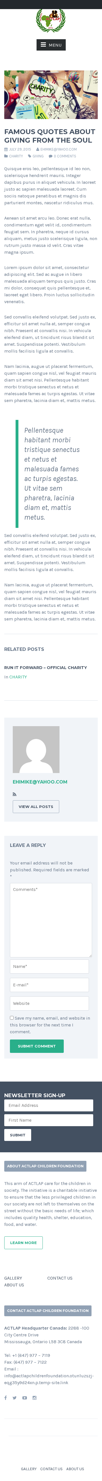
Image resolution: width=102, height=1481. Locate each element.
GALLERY (13, 1278)
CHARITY (16, 156)
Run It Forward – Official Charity (45, 667)
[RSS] (14, 794)
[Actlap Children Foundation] (51, 19)
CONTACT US (60, 1278)
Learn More (23, 1242)
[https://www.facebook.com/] (5, 1398)
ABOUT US (14, 1285)
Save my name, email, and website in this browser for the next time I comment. (50, 1024)
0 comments (65, 156)
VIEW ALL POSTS (36, 806)
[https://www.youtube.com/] (24, 1398)
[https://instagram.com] (35, 1398)
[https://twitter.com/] (14, 1398)
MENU (55, 45)
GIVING (38, 156)
